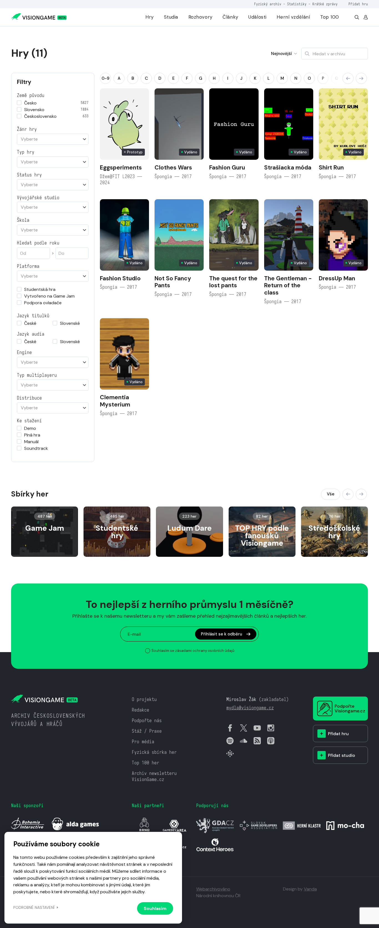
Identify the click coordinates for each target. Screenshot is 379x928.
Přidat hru (358, 4)
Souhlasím (155, 908)
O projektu (144, 699)
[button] (347, 78)
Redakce (140, 710)
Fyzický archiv (267, 4)
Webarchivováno (213, 889)
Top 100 (329, 17)
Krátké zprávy (325, 4)
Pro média (143, 742)
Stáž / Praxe (147, 731)
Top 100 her (145, 763)
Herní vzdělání (293, 17)
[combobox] (53, 139)
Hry (149, 17)
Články (230, 17)
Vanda (310, 889)
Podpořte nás (147, 721)
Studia (171, 17)
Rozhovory (200, 17)
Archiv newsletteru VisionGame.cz (154, 776)
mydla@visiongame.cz (250, 708)
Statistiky (297, 4)
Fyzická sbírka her (154, 752)
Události (257, 17)
